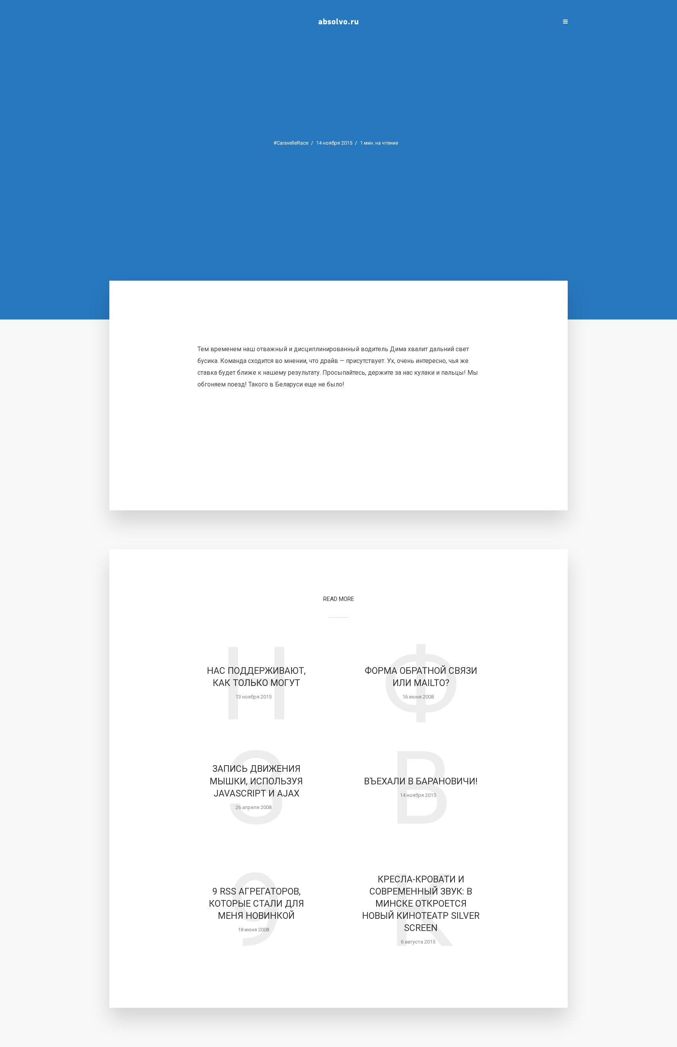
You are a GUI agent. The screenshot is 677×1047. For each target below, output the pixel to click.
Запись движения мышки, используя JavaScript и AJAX (256, 781)
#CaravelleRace (290, 143)
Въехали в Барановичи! (421, 781)
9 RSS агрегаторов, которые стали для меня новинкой (256, 903)
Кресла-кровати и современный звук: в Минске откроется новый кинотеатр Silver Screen (421, 903)
